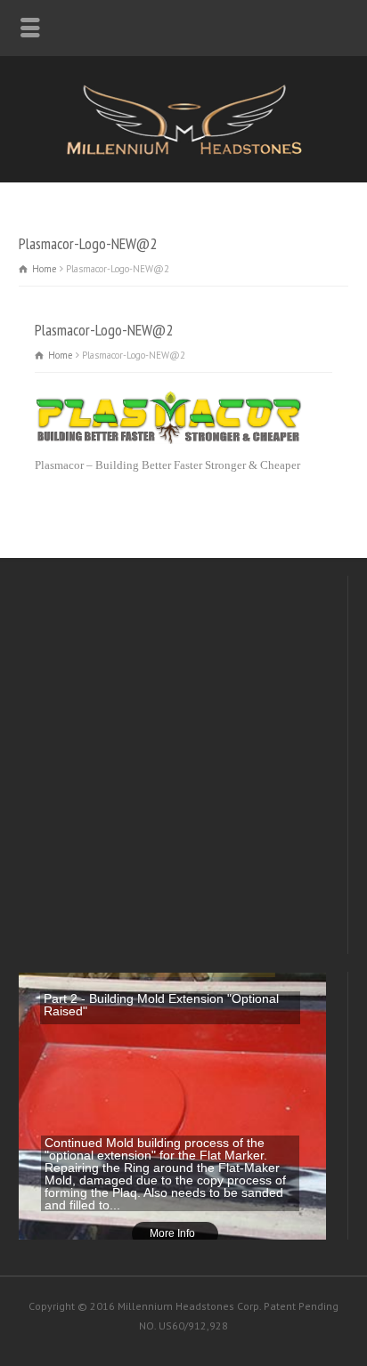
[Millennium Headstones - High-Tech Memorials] (183, 151)
